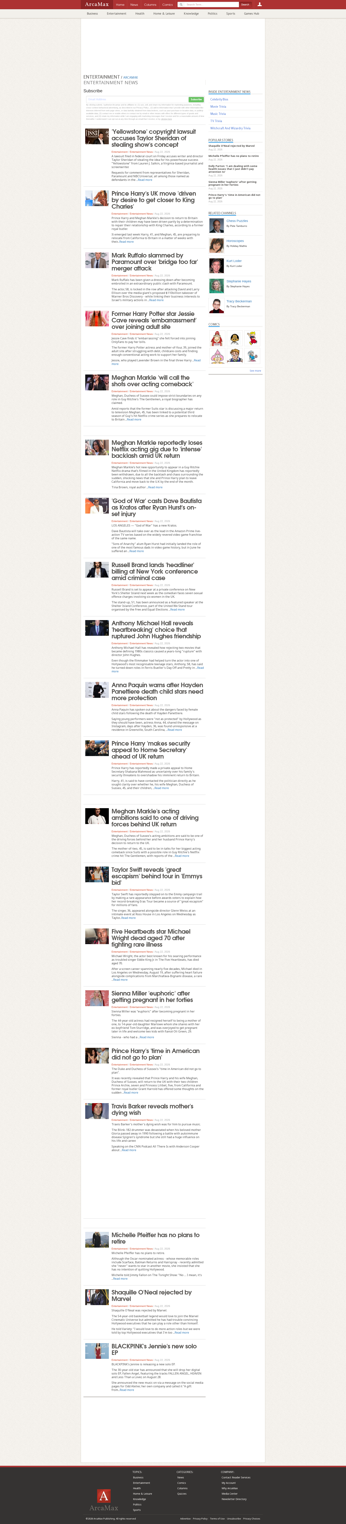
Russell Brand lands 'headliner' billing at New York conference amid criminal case (155, 571)
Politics (212, 14)
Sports (230, 14)
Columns (182, 1488)
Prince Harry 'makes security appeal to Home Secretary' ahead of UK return (151, 749)
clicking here (166, 119)
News (180, 1477)
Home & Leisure (164, 14)
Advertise (185, 1518)
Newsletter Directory (234, 1499)
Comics (181, 1483)
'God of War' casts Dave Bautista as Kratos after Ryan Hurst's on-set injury (156, 506)
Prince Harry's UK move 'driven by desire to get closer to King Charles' (154, 199)
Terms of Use (217, 1518)
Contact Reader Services (236, 1477)
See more (255, 370)
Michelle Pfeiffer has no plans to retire (155, 1237)
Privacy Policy (200, 1518)
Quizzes (182, 1493)
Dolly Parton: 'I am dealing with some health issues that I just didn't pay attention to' (233, 168)
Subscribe (196, 99)
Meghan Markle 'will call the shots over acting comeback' (152, 380)
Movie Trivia (218, 106)
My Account (229, 1483)
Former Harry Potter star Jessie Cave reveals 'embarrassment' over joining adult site (154, 319)
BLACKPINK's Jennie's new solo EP (154, 1349)
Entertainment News (141, 151)
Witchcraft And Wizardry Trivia (230, 128)
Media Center (230, 1493)
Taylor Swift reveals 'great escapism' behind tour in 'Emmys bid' (157, 875)
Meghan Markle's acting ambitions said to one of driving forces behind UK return (155, 817)
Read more (145, 180)
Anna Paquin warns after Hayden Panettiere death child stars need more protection (157, 691)
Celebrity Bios (219, 99)
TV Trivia (216, 121)
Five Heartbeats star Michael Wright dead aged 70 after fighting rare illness (151, 937)
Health (139, 14)
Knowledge (191, 14)
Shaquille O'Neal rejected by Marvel (152, 1295)
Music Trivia (218, 114)
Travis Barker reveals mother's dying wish (152, 1109)
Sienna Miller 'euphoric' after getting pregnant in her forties (152, 996)
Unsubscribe (234, 1518)
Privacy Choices (251, 1518)
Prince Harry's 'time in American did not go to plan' (155, 1053)
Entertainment (116, 14)
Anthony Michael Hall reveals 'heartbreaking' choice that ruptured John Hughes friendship (156, 629)
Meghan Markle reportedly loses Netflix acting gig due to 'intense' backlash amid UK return (157, 448)
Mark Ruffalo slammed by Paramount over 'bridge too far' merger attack (155, 261)
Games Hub (251, 14)
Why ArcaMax (230, 1488)
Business (92, 14)
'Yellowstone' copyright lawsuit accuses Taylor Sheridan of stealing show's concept (154, 137)
